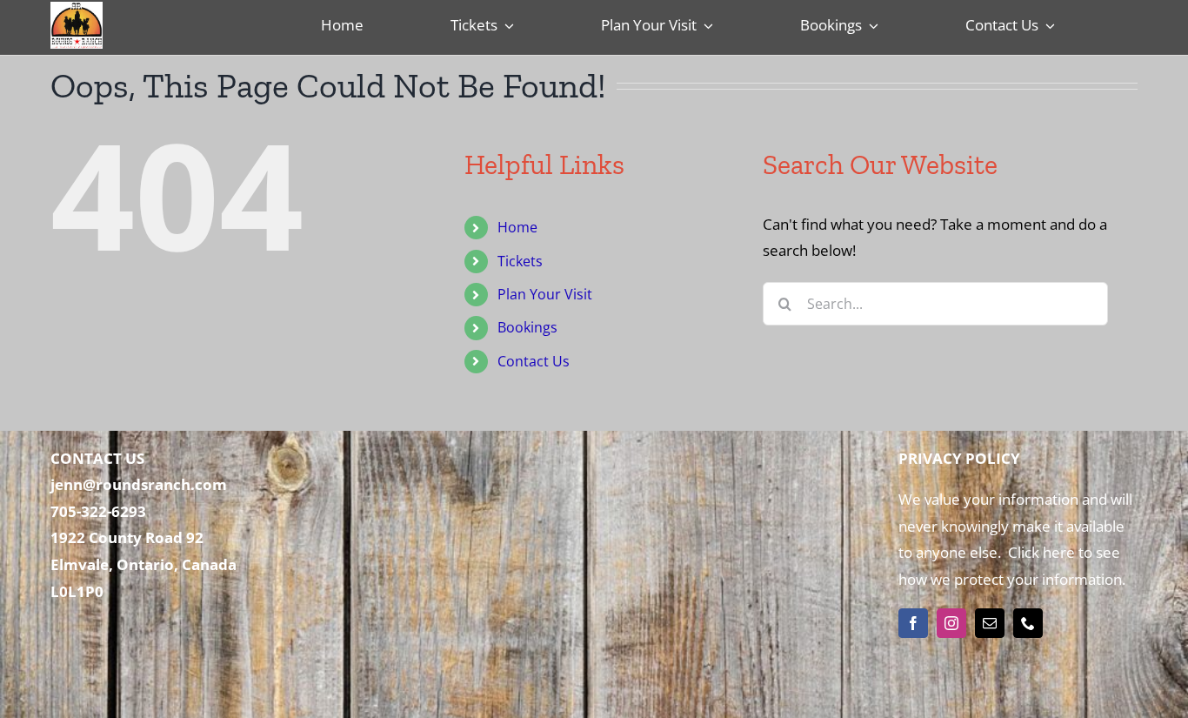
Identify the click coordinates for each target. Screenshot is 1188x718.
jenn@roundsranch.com (138, 484)
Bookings (527, 327)
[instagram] (951, 623)
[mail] (989, 623)
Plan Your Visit (544, 294)
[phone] (1028, 623)
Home (517, 227)
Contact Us (533, 361)
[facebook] (913, 623)
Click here (1039, 552)
